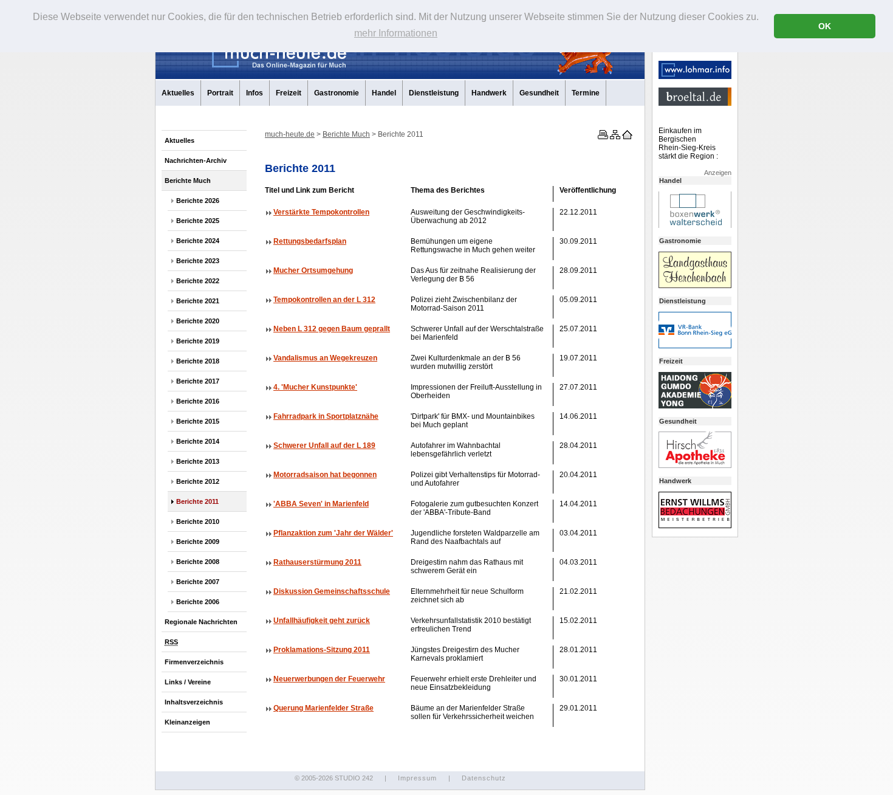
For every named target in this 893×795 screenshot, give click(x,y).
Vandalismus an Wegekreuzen (325, 358)
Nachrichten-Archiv (196, 160)
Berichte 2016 (197, 401)
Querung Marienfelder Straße (323, 708)
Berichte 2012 (197, 481)
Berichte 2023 (197, 260)
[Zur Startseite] (626, 136)
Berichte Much (188, 180)
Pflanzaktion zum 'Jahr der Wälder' (333, 533)
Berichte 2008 (197, 561)
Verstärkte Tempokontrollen (321, 212)
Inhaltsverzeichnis (194, 702)
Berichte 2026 (197, 200)
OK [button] (824, 26)
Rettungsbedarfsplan (309, 241)
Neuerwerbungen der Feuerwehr (329, 679)
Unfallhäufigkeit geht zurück (321, 620)
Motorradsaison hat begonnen (325, 474)
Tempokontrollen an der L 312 (324, 299)
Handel (384, 93)
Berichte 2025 (197, 220)
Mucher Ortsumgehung (313, 270)
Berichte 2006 (197, 601)
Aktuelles (178, 93)
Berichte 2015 (197, 421)
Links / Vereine (188, 682)
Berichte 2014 (197, 441)
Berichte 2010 (197, 521)
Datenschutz (484, 778)
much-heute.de (290, 134)
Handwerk (489, 93)
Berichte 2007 (197, 581)
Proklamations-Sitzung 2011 (321, 649)
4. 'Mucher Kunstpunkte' (315, 387)
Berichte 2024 (197, 240)
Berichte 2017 (197, 381)
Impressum (417, 778)
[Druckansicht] (602, 136)
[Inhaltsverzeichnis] (614, 136)
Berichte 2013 (197, 461)
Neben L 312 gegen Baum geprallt (331, 329)
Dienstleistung (434, 93)
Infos (254, 93)
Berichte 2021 (197, 301)
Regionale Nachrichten (201, 621)
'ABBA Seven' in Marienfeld (321, 504)
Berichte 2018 (197, 361)
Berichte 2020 (197, 321)
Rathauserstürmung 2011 (317, 562)
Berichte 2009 (197, 541)
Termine (586, 93)
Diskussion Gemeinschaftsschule (331, 591)
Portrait (220, 93)
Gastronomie (336, 93)
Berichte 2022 (197, 280)
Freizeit (288, 93)
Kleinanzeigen (187, 722)
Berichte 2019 (197, 341)
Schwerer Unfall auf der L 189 (324, 445)
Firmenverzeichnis (194, 662)
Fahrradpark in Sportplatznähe (325, 416)
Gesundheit (539, 93)
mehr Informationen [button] (395, 33)
